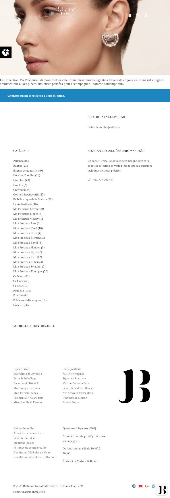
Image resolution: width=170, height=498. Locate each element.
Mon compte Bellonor (27, 388)
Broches (18, 185)
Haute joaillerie (72, 369)
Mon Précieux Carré (25, 228)
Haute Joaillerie (22, 204)
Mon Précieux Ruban (26, 262)
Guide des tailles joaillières (104, 127)
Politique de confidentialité (30, 447)
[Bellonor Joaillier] (65, 15)
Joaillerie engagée (73, 373)
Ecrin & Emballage (25, 378)
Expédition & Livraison (28, 373)
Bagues (17, 165)
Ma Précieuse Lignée (25, 213)
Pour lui (18, 295)
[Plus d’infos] (146, 15)
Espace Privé (21, 369)
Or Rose (18, 285)
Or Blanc (18, 276)
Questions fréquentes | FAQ (79, 428)
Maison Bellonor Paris (76, 383)
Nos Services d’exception (78, 392)
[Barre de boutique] (130, 15)
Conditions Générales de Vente (32, 452)
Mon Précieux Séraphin (27, 266)
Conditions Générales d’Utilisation (34, 457)
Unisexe (18, 305)
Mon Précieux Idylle (25, 252)
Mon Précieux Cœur (25, 233)
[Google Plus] (147, 486)
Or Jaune (18, 281)
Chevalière (19, 189)
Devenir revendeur (25, 438)
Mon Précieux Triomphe (27, 271)
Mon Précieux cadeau (26, 392)
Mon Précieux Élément (27, 237)
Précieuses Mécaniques (27, 300)
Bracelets (18, 180)
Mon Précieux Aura (24, 223)
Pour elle (18, 290)
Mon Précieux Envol (25, 242)
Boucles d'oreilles (24, 175)
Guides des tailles (24, 428)
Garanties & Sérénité (26, 383)
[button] (6, 52)
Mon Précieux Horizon (27, 247)
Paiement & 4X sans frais (28, 397)
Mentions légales (24, 442)
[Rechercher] (138, 15)
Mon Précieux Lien (24, 257)
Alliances (19, 160)
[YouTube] (140, 486)
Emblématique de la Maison (30, 199)
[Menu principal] (154, 15)
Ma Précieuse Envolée (26, 209)
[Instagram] (134, 486)
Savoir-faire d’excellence (78, 388)
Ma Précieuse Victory (26, 218)
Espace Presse (71, 402)
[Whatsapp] (154, 486)
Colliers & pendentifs (26, 194)
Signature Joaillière (74, 378)
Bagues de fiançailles (26, 170)
